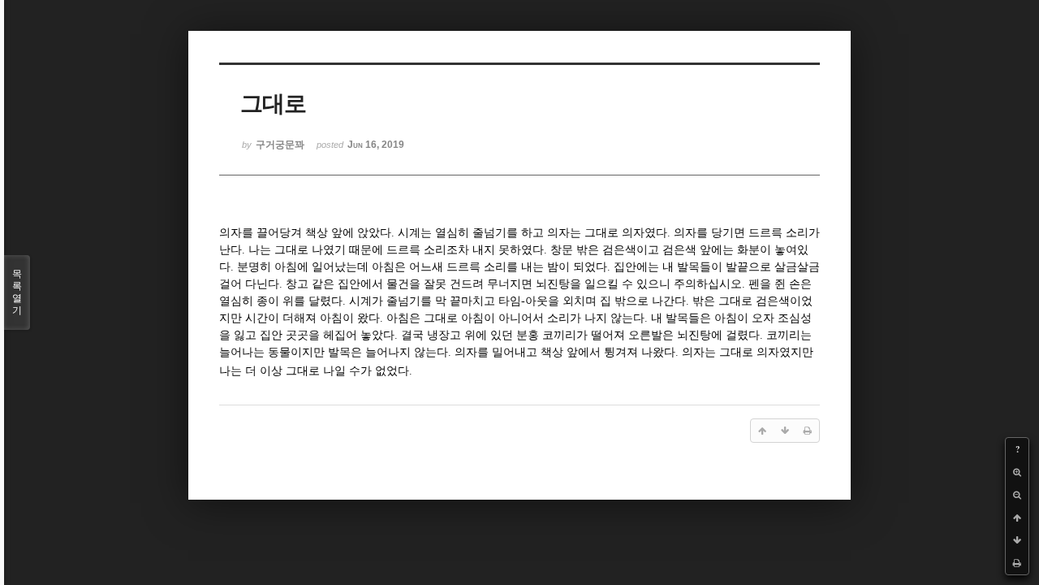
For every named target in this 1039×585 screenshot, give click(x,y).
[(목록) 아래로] (1017, 540)
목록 (17, 292)
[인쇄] (1017, 563)
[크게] (1017, 472)
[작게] (1017, 494)
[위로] (1017, 517)
